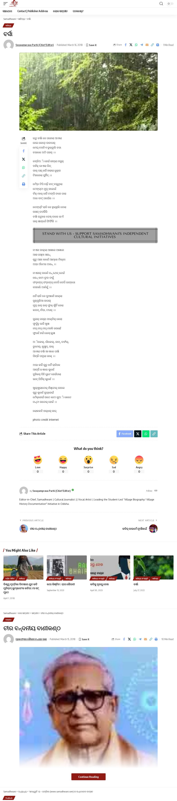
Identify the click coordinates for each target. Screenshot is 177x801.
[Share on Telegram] (141, 45)
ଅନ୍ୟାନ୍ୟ (9, 798)
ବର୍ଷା (136, 584)
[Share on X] (130, 45)
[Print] (157, 45)
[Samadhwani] (13, 3)
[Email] (147, 45)
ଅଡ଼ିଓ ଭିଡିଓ (10, 578)
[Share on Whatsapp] (136, 45)
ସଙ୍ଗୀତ (9, 620)
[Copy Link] (152, 45)
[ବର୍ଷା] (154, 567)
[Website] (156, 490)
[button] (6, 3)
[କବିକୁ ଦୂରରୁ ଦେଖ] (110, 567)
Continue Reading (88, 776)
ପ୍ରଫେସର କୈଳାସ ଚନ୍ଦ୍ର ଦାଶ (31, 639)
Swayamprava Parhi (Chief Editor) (35, 44)
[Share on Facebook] (125, 45)
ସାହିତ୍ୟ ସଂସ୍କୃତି (55, 578)
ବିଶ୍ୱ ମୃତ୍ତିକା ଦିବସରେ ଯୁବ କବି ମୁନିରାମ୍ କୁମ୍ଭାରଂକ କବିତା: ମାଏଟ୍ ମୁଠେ (21, 588)
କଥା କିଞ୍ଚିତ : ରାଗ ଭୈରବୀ (61, 584)
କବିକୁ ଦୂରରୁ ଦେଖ (99, 584)
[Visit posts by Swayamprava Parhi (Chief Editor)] (23, 491)
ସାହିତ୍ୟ (8, 25)
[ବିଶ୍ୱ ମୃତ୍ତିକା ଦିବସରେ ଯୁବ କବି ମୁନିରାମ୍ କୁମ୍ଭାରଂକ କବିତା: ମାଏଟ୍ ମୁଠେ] (23, 567)
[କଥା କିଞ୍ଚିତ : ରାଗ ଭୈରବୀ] (67, 567)
